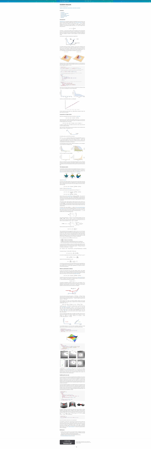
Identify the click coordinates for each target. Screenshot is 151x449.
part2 (74, 435)
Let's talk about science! (64, 1)
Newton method (76, 273)
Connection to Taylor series (64, 13)
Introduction (62, 12)
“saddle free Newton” (71, 426)
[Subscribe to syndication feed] (76, 447)
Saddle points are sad (64, 16)
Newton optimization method (65, 15)
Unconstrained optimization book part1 (66, 435)
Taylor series (78, 116)
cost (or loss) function (78, 22)
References (62, 17)
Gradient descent (62, 21)
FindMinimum (69, 368)
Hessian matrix (69, 188)
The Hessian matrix (63, 14)
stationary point (80, 277)
